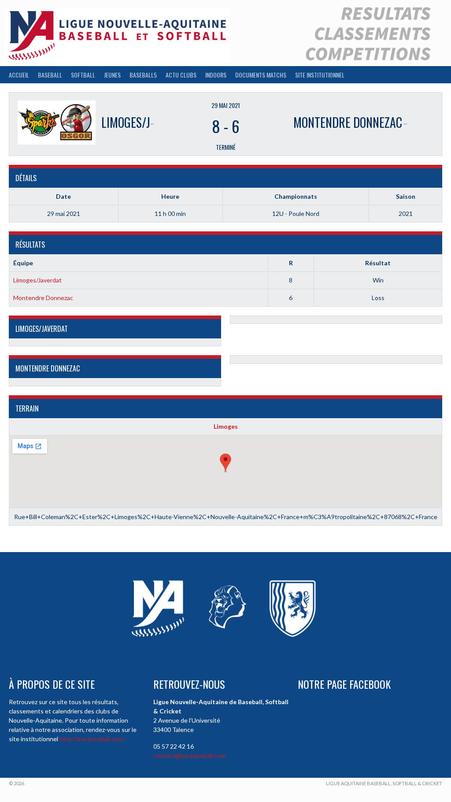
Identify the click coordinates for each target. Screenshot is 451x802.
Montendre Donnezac (43, 297)
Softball (83, 74)
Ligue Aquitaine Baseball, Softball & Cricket (384, 783)
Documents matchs (260, 74)
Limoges (226, 426)
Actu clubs (181, 74)
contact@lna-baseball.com (189, 755)
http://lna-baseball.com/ (92, 739)
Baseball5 (143, 74)
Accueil (19, 74)
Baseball (50, 74)
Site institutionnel (319, 74)
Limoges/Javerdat (37, 280)
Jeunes (112, 74)
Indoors (215, 74)
